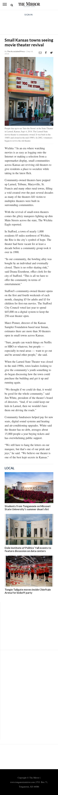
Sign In (28, 14)
